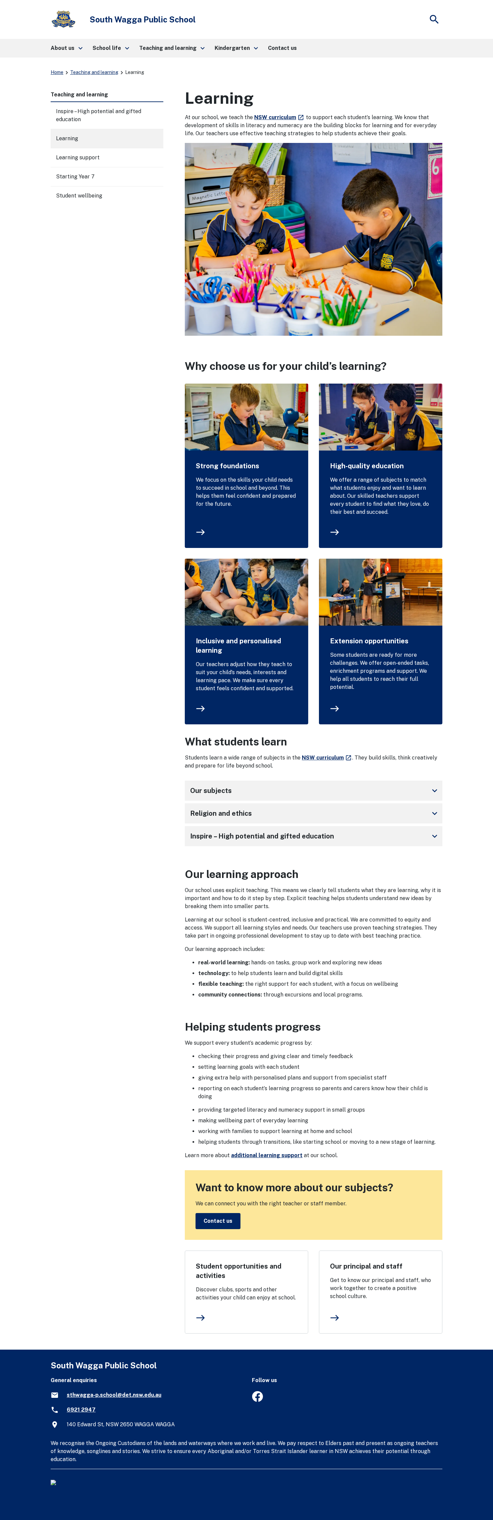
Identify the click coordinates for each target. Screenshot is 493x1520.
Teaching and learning (94, 72)
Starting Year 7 (75, 176)
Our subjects (315, 791)
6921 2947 (81, 1410)
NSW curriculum (279, 117)
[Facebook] (257, 1400)
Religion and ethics (315, 813)
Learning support (78, 157)
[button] (66, 48)
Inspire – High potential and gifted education (315, 836)
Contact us (218, 1221)
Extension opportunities (369, 641)
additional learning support (267, 1155)
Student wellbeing (79, 195)
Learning (67, 138)
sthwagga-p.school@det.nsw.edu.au (114, 1395)
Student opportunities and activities (238, 1271)
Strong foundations (227, 466)
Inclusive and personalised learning (238, 645)
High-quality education (367, 466)
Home (57, 72)
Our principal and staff (366, 1266)
